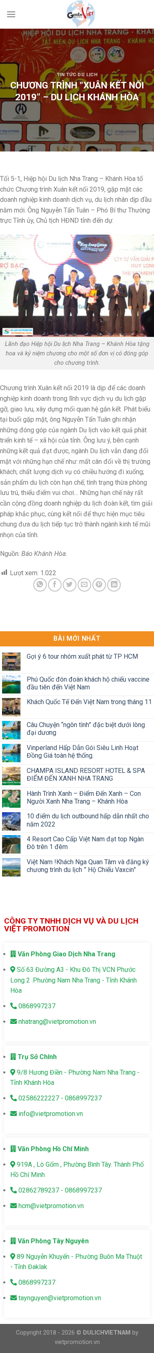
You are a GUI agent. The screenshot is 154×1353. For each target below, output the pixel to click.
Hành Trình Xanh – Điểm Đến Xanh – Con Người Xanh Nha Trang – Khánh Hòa (84, 797)
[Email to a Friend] (84, 585)
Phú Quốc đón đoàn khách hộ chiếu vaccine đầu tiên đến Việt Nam (88, 683)
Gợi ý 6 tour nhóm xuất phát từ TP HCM (82, 656)
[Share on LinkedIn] (114, 585)
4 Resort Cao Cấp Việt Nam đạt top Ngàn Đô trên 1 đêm (85, 843)
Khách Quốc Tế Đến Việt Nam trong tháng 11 (89, 702)
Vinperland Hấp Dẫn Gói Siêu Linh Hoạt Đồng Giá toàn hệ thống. (82, 751)
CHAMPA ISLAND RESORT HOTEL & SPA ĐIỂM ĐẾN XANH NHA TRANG (86, 774)
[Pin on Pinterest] (99, 585)
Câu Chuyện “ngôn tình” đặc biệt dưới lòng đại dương (86, 728)
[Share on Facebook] (55, 585)
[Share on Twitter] (69, 585)
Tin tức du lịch (77, 74)
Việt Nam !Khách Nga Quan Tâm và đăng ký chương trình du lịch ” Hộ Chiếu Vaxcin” (88, 866)
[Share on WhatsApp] (40, 585)
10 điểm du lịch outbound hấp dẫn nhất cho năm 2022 (88, 820)
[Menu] (11, 14)
